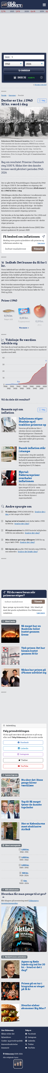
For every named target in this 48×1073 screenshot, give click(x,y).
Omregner (12, 95)
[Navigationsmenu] (44, 5)
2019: (36, 11)
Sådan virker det (7, 1034)
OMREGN (25, 70)
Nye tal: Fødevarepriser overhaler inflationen (29, 476)
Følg (43, 101)
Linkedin (24, 748)
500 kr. (25, 873)
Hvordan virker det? (41, 84)
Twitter (24, 760)
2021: (6, 11)
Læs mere (41, 243)
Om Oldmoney (7, 1030)
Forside (3, 95)
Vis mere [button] (24, 328)
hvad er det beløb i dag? (28, 552)
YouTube (24, 766)
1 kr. (25, 881)
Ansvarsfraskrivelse (9, 1044)
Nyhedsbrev (6, 1037)
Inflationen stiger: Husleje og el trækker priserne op (32, 421)
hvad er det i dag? (22, 524)
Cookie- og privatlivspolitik (12, 1041)
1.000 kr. (25, 849)
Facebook (24, 742)
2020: (20, 11)
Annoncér (5, 1048)
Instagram (24, 754)
